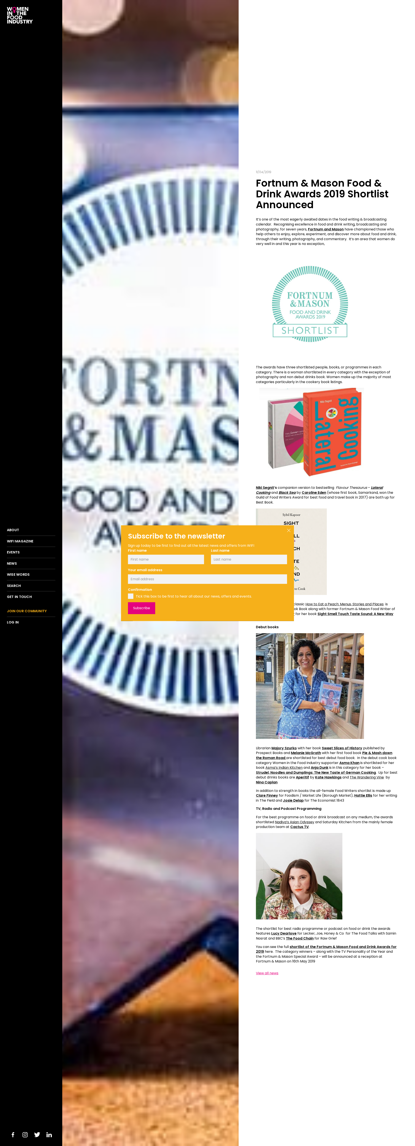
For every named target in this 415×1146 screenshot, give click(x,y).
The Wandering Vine (367, 777)
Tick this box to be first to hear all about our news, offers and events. (194, 596)
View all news (267, 973)
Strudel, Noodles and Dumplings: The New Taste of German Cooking (316, 772)
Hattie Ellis (363, 795)
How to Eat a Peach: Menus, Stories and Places (344, 604)
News (12, 564)
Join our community (27, 611)
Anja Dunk (319, 767)
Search (14, 586)
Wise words (18, 575)
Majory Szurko (284, 748)
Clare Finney (267, 795)
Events (13, 552)
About (13, 530)
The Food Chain (300, 938)
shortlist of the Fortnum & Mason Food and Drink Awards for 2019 (326, 949)
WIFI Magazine (20, 541)
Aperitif (302, 777)
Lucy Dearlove (284, 933)
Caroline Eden (314, 492)
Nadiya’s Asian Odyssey (294, 822)
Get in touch (19, 597)
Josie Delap (293, 800)
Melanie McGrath (306, 752)
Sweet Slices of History (342, 748)
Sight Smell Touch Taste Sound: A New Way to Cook (324, 616)
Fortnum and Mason (326, 229)
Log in (13, 622)
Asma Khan (349, 762)
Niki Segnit (265, 487)
